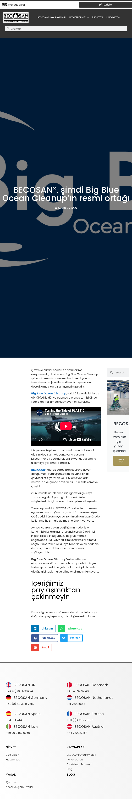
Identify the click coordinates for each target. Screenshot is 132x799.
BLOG (71, 774)
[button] (43, 628)
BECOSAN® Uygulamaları (51, 17)
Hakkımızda (113, 17)
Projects (97, 17)
